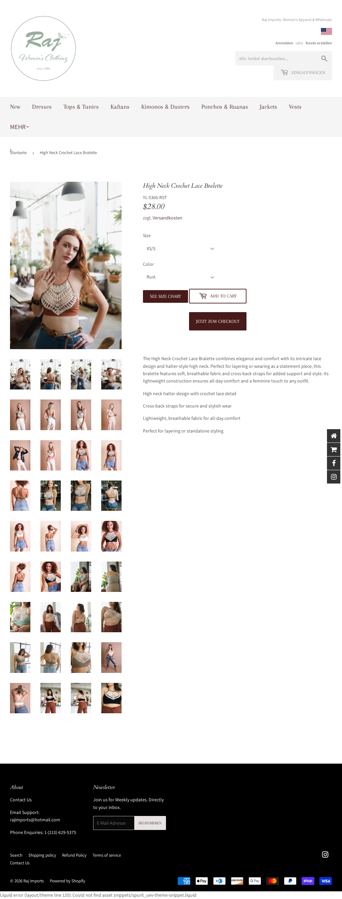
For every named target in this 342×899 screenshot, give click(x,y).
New (15, 106)
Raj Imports (33, 881)
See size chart (165, 296)
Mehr (18, 127)
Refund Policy (74, 855)
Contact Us (21, 800)
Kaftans (120, 106)
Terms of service (107, 855)
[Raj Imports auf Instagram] (325, 856)
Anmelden (284, 42)
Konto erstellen (319, 42)
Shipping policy (42, 855)
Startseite (18, 152)
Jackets (268, 106)
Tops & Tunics (81, 106)
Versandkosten (167, 218)
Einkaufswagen (307, 72)
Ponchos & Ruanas (224, 106)
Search (16, 855)
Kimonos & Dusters (165, 106)
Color (148, 264)
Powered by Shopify (67, 881)
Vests (295, 106)
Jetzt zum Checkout (217, 321)
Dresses (42, 106)
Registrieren (150, 823)
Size (147, 235)
